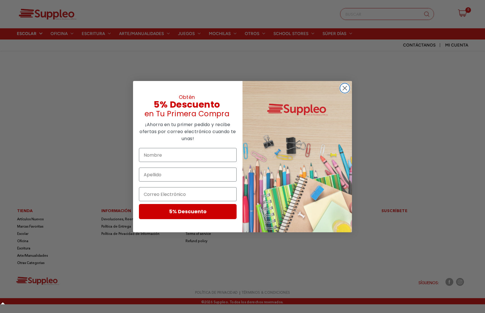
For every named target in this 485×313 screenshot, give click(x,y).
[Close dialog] (345, 88)
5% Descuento (188, 211)
